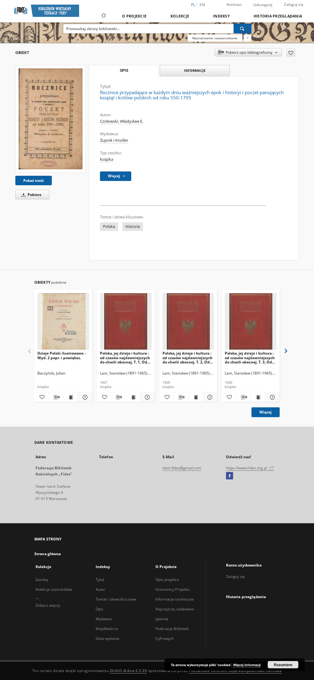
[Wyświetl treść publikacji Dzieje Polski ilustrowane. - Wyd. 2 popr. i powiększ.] (70, 397)
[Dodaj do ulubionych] (291, 52)
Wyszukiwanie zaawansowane (215, 38)
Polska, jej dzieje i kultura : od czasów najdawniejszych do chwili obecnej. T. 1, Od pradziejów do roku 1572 (125, 357)
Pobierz (34, 194)
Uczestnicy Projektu (172, 589)
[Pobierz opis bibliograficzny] (56, 397)
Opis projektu (167, 579)
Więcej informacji (247, 665)
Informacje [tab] (194, 70)
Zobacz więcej (48, 605)
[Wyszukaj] (242, 28)
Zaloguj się (293, 4)
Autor (100, 589)
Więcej (265, 412)
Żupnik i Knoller (114, 140)
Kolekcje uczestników (54, 589)
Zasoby (42, 579)
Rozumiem (283, 664)
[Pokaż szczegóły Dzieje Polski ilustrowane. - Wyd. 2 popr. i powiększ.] (84, 397)
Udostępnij (263, 4)
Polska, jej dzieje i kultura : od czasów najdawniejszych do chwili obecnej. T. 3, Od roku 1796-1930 (250, 357)
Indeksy (221, 16)
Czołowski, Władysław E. (121, 121)
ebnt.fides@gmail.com (182, 468)
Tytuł (100, 579)
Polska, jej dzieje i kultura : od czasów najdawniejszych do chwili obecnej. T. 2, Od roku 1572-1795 (188, 357)
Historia (132, 226)
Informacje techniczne (174, 599)
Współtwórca (107, 628)
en (202, 5)
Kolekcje (179, 16)
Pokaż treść (33, 180)
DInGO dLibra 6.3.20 (128, 670)
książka (106, 159)
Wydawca (104, 618)
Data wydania (107, 638)
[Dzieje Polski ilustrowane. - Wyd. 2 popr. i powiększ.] (63, 321)
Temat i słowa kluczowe (116, 599)
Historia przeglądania (278, 16)
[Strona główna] (103, 16)
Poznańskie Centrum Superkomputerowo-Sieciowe (235, 670)
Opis (99, 609)
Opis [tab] (124, 70)
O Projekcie (134, 16)
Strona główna (47, 553)
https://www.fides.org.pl (247, 468)
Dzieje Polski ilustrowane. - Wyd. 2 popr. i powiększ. (61, 355)
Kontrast (234, 4)
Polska (109, 226)
